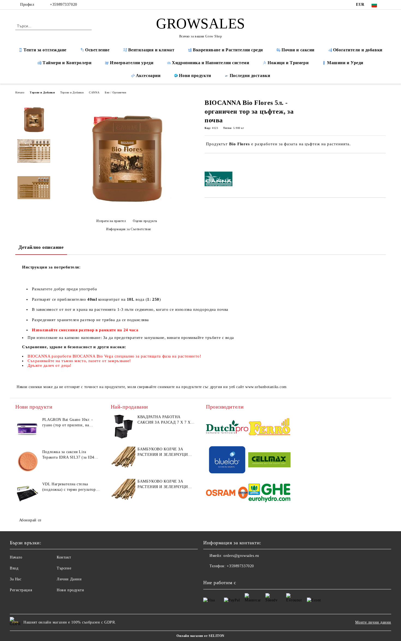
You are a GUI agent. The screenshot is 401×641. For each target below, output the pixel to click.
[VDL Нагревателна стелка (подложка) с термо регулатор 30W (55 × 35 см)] (27, 494)
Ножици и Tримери (288, 62)
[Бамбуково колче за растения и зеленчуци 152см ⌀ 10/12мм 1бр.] (123, 459)
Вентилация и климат (151, 50)
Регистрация (21, 590)
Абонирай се (30, 520)
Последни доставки (250, 75)
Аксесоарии (148, 75)
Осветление (97, 50)
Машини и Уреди (345, 62)
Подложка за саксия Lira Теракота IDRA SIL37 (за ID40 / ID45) (70, 455)
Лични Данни (69, 579)
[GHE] (269, 494)
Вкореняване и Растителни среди (228, 50)
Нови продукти (195, 75)
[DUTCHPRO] (227, 427)
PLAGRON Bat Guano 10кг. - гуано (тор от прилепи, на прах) (67, 423)
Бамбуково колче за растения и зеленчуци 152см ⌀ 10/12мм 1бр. (162, 452)
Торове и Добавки (42, 92)
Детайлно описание (41, 247)
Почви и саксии (298, 50)
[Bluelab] (227, 460)
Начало (19, 92)
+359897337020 (63, 4)
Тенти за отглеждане (45, 50)
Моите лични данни (373, 622)
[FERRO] (269, 427)
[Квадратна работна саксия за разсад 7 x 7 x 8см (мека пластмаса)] (123, 426)
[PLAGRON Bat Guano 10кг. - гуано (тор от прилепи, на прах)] (27, 429)
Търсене (64, 568)
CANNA (94, 92)
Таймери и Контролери (67, 62)
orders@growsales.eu (241, 556)
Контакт (64, 557)
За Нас (15, 579)
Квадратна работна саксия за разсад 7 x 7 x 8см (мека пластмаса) (163, 420)
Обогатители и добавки (357, 50)
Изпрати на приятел (111, 221)
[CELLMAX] (269, 460)
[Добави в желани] (215, 162)
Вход (14, 568)
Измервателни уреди (131, 62)
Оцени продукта (145, 221)
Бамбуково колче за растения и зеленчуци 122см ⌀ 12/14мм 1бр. (162, 484)
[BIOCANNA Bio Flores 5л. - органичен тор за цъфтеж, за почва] (126, 211)
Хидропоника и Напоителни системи (210, 62)
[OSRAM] (227, 494)
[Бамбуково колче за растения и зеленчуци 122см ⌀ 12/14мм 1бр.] (123, 491)
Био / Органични (115, 92)
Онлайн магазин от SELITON (200, 636)
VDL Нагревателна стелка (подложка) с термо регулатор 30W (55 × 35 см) (69, 487)
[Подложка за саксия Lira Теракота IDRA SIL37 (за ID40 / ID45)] (27, 461)
